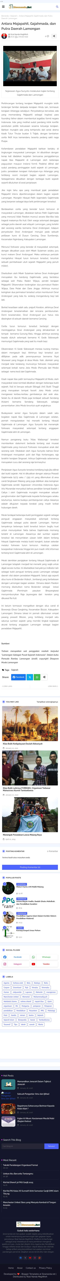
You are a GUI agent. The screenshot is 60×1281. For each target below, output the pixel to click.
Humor (6, 992)
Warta (40, 1025)
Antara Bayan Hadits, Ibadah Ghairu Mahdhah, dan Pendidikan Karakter (35, 902)
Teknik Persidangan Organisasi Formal (20, 1165)
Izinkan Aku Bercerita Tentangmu (18, 1174)
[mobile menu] (3, 7)
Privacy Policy (45, 1268)
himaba (35, 988)
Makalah (39, 992)
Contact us (31, 1268)
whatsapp (46, 957)
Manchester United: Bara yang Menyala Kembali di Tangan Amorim (29, 1203)
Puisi (5, 1015)
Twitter (30, 677)
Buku (46, 983)
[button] (57, 7)
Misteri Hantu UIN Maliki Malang (30, 887)
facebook (18, 957)
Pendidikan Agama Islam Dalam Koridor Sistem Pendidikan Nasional (36, 917)
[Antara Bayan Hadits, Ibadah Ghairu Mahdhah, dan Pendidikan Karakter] (8, 903)
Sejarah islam (9, 1020)
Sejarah (14, 16)
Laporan (28, 992)
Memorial (26, 997)
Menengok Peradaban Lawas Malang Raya (22, 835)
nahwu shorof (26, 1001)
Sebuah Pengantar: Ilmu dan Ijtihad (33, 1094)
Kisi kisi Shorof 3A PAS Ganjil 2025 (18, 1182)
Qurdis (13, 1015)
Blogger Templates (30, 1274)
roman (22, 1015)
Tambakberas (44, 1020)
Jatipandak (17, 992)
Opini (49, 1001)
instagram (18, 964)
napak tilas (39, 1001)
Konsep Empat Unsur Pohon (28, 930)
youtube (46, 964)
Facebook (20, 677)
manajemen (51, 992)
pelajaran (37, 1006)
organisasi (8, 1006)
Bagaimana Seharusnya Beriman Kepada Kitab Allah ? (35, 1107)
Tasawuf (7, 1025)
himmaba (45, 988)
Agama (6, 983)
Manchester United (11, 997)
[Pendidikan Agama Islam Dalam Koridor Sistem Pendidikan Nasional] (8, 917)
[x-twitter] (25, 1258)
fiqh (26, 988)
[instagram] (35, 1258)
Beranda (5, 16)
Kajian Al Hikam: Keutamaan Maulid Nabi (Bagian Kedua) (35, 1119)
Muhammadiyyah (40, 997)
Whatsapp (37, 677)
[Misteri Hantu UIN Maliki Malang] (8, 888)
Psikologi (51, 1011)
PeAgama (25, 1006)
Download (17, 988)
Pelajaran (48, 1006)
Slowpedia (22, 1020)
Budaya (37, 983)
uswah (31, 1025)
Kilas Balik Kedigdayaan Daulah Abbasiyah (22, 744)
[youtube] (30, 1258)
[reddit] (39, 1258)
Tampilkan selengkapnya (47, 702)
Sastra (31, 1015)
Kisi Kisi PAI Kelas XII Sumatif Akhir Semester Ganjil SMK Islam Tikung (31, 1192)
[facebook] (20, 1258)
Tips (15, 1025)
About (19, 1268)
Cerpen (6, 988)
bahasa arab (18, 983)
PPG (42, 1011)
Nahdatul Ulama (10, 1001)
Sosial (32, 1020)
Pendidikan (20, 1011)
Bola (28, 983)
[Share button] (44, 677)
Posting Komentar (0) (30, 867)
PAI (16, 1006)
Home (11, 1268)
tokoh (23, 1025)
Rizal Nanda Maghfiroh (37, 1277)
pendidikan (8, 1011)
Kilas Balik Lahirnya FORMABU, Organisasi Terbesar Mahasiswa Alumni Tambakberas (26, 789)
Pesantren (33, 1011)
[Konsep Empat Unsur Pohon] (8, 932)
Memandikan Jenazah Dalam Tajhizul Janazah (34, 1082)
